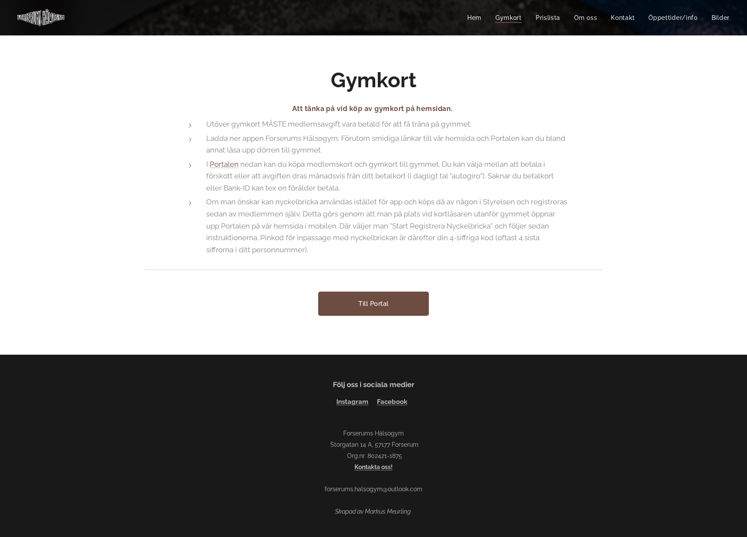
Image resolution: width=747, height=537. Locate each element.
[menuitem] (476, 18)
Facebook (392, 402)
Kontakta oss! (373, 467)
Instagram (352, 402)
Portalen (224, 164)
